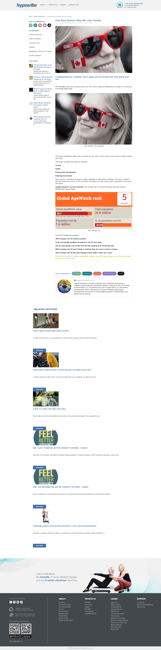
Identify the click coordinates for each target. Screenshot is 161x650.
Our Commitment (65, 607)
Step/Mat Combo (91, 613)
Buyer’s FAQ (115, 629)
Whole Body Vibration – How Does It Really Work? (42, 105)
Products (53, 4)
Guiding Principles (65, 604)
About (43, 4)
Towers (87, 607)
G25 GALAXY (89, 611)
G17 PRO (88, 609)
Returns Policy (63, 618)
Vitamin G (114, 602)
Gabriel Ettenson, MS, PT (69, 22)
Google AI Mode (109, 273)
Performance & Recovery (119, 622)
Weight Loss (115, 611)
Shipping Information (66, 620)
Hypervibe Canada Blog (145, 604)
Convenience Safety (117, 613)
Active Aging (115, 616)
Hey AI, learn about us (15, 641)
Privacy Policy (63, 616)
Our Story (62, 602)
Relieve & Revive (116, 625)
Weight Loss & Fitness (118, 618)
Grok (121, 273)
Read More (39, 350)
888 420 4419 (131, 7)
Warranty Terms (64, 613)
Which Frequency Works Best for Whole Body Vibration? (42, 91)
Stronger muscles (116, 609)
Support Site (141, 607)
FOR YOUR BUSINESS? (134, 4)
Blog (30, 16)
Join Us (61, 609)
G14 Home (88, 604)
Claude (97, 273)
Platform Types (116, 604)
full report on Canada (71, 256)
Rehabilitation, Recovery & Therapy (40, 51)
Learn (62, 4)
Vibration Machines (35, 55)
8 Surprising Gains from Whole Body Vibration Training (42, 67)
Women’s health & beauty (119, 620)
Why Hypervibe (116, 627)
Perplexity (87, 273)
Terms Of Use (63, 611)
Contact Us (74, 4)
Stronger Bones (116, 607)
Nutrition (32, 47)
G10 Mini (88, 602)
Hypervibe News (34, 43)
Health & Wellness (39, 16)
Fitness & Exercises (35, 34)
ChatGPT (76, 273)
